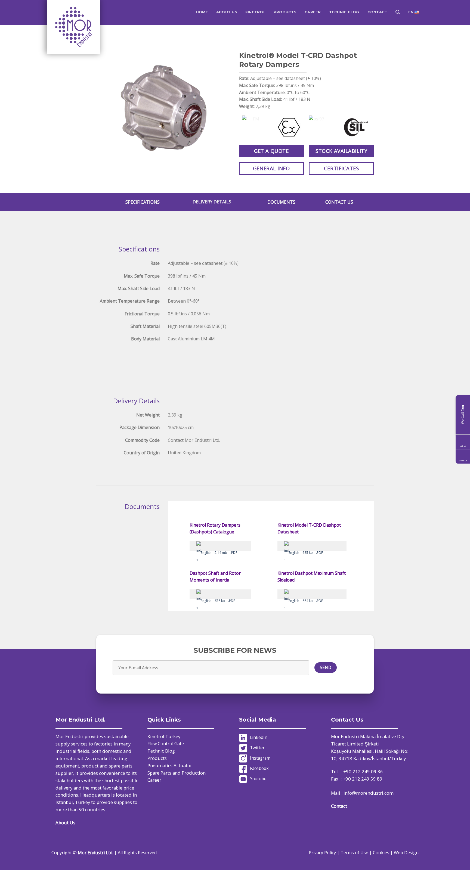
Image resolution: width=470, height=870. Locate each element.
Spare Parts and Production (176, 773)
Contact (339, 806)
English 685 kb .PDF (306, 552)
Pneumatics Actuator (169, 765)
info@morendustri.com (369, 793)
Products (157, 758)
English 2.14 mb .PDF (219, 552)
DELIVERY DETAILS (212, 202)
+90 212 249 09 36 (363, 771)
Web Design (406, 853)
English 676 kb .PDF (218, 600)
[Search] (397, 12)
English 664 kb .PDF (306, 600)
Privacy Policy (322, 853)
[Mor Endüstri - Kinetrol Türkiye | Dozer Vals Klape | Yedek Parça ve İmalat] (74, 27)
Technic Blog (161, 751)
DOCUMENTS (281, 202)
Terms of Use (354, 853)
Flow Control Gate (165, 744)
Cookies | (383, 853)
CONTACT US (339, 202)
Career (154, 780)
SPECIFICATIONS (142, 202)
